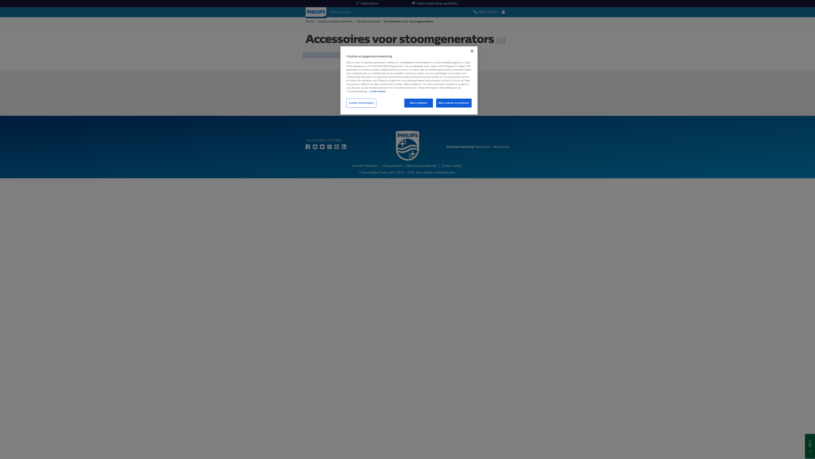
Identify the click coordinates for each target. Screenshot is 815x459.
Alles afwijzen (418, 102)
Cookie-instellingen (361, 102)
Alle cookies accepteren (453, 102)
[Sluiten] (472, 51)
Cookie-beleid (377, 91)
